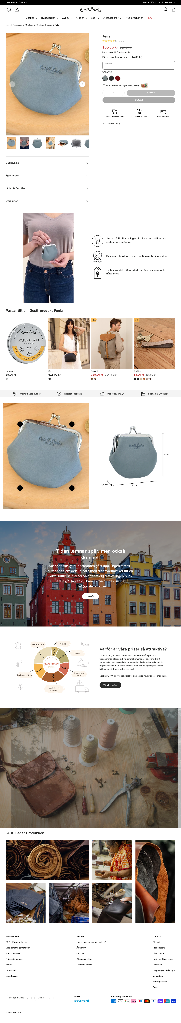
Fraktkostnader (124, 52)
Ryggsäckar (48, 18)
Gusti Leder (16, 1013)
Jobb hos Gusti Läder (163, 959)
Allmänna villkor (84, 959)
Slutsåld (151, 92)
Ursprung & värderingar (164, 970)
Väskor (30, 18)
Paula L (94, 371)
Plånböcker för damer (43, 25)
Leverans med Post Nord (17, 2)
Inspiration (158, 976)
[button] (9, 9)
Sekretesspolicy (84, 964)
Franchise (157, 964)
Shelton (137, 371)
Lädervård (90, 596)
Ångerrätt (81, 947)
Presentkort (159, 947)
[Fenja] (105, 78)
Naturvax (10, 371)
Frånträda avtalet (14, 959)
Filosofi (156, 942)
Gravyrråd (107, 71)
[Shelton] (154, 343)
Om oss (80, 953)
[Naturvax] (26, 343)
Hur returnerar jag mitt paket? (91, 942)
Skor (93, 18)
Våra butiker (159, 953)
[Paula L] (112, 343)
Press (156, 987)
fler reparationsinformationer (101, 786)
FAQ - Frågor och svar (16, 942)
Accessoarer (110, 18)
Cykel (65, 18)
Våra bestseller (110, 685)
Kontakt (9, 964)
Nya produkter (134, 18)
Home (8, 25)
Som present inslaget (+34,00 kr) (122, 85)
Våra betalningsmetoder (18, 947)
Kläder (80, 18)
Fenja (57, 25)
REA (149, 18)
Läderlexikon (12, 976)
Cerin (50, 371)
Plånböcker (29, 25)
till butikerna (72, 786)
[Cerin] (69, 343)
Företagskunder (160, 981)
